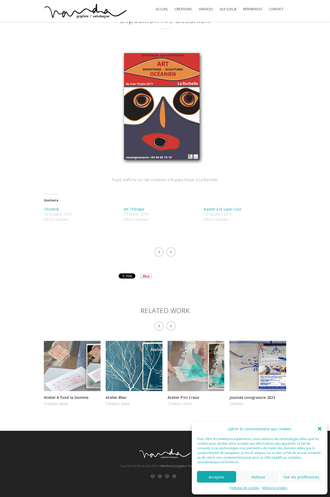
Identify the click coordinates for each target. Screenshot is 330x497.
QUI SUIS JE (228, 9)
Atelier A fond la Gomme (66, 397)
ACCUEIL (161, 9)
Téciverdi (51, 209)
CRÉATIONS (183, 9)
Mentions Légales (274, 488)
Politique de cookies (244, 488)
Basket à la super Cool (222, 209)
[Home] (85, 12)
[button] (319, 428)
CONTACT (276, 9)
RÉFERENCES (252, 9)
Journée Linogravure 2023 (252, 397)
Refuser (258, 476)
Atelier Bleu (116, 397)
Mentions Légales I (174, 466)
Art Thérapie (134, 209)
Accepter (217, 476)
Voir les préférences (301, 476)
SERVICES (206, 9)
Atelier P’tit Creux (183, 397)
